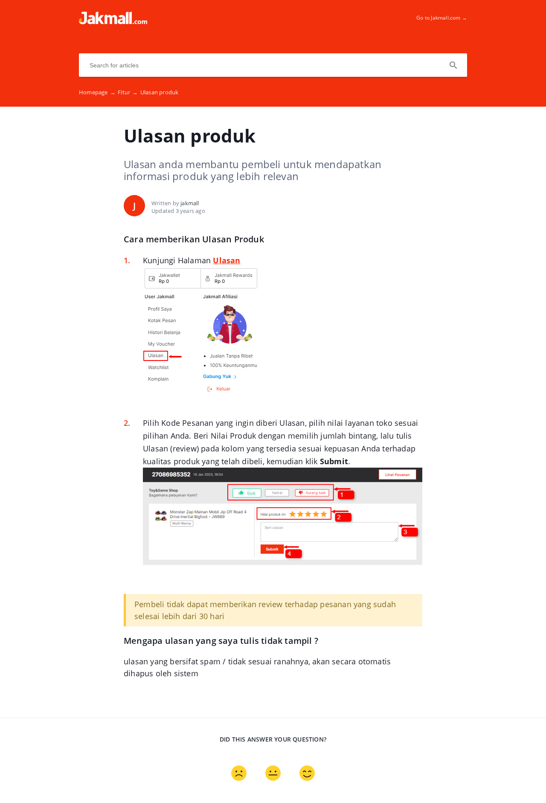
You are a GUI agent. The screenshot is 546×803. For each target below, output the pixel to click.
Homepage (97, 92)
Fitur (128, 92)
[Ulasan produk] (113, 21)
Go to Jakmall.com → (441, 17)
